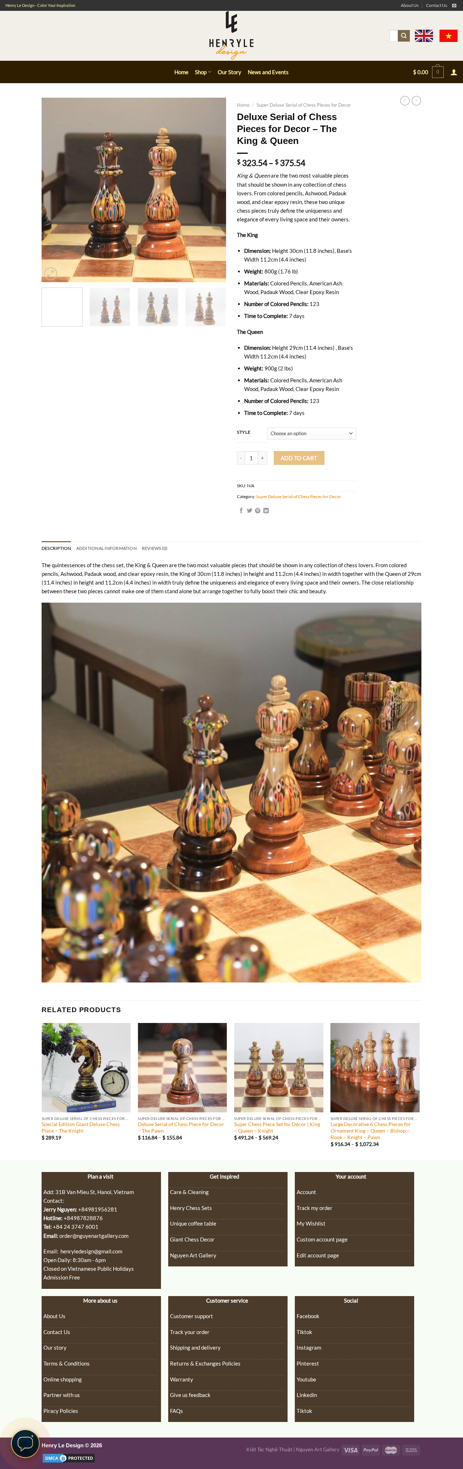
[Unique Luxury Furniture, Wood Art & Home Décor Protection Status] (69, 1457)
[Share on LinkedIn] (266, 511)
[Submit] (403, 36)
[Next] (213, 189)
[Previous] (54, 189)
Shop (201, 72)
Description (56, 548)
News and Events (268, 72)
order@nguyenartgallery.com (93, 1235)
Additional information (106, 548)
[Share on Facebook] (241, 511)
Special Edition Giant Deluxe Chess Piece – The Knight (81, 1127)
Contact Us (436, 5)
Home (181, 72)
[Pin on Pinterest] (257, 511)
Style (243, 432)
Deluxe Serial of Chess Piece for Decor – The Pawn (181, 1127)
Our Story (229, 72)
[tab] (56, 548)
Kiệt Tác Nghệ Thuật (269, 1449)
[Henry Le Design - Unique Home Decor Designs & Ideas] (231, 36)
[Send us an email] (454, 6)
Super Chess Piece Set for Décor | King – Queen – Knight (277, 1127)
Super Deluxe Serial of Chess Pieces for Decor (303, 105)
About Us (410, 5)
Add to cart (299, 458)
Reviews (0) (155, 548)
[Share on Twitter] (249, 511)
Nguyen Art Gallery (317, 1449)
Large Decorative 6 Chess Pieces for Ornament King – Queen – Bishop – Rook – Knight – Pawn (371, 1130)
